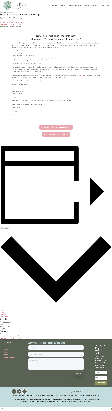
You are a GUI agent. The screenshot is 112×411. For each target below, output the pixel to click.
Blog (5, 352)
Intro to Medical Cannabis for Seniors (11, 24)
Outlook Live (4, 316)
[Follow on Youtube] (24, 391)
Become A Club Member (56, 134)
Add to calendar (4, 228)
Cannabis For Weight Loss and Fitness (11, 22)
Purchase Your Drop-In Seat (56, 127)
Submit (78, 373)
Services (54, 5)
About (63, 5)
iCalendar (3, 312)
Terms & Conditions (56, 406)
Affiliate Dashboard (91, 5)
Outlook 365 (3, 314)
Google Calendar (5, 310)
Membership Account (76, 5)
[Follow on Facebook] (14, 391)
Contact (102, 5)
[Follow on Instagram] (19, 391)
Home (6, 349)
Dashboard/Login (9, 357)
